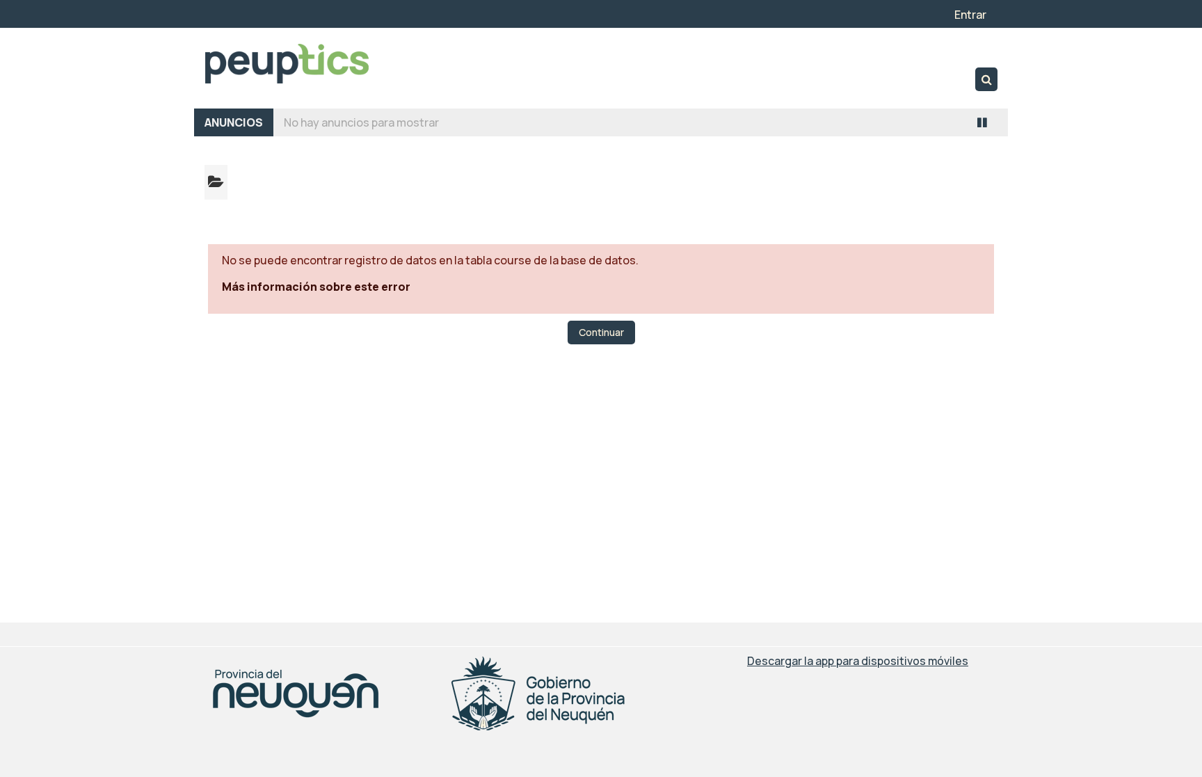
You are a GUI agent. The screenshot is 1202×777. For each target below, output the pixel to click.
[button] (986, 79)
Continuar (601, 332)
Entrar (970, 14)
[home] (287, 63)
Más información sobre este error (316, 286)
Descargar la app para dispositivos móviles (857, 660)
